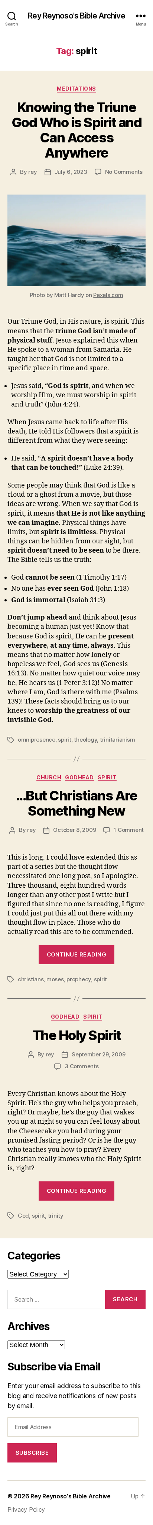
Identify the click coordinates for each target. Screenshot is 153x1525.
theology (85, 739)
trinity (56, 1215)
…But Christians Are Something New (76, 803)
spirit (64, 739)
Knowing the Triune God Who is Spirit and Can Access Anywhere (77, 130)
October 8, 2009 (74, 829)
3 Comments (81, 1066)
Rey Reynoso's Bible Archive (76, 16)
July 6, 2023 (71, 171)
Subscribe (32, 1452)
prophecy (78, 979)
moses (55, 979)
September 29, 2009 (98, 1054)
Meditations (76, 88)
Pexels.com (108, 294)
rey (32, 171)
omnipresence (36, 739)
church (48, 777)
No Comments (124, 171)
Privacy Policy (26, 1509)
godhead (79, 777)
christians (30, 979)
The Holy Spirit (76, 1035)
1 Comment (129, 829)
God (23, 1215)
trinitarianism (117, 739)
